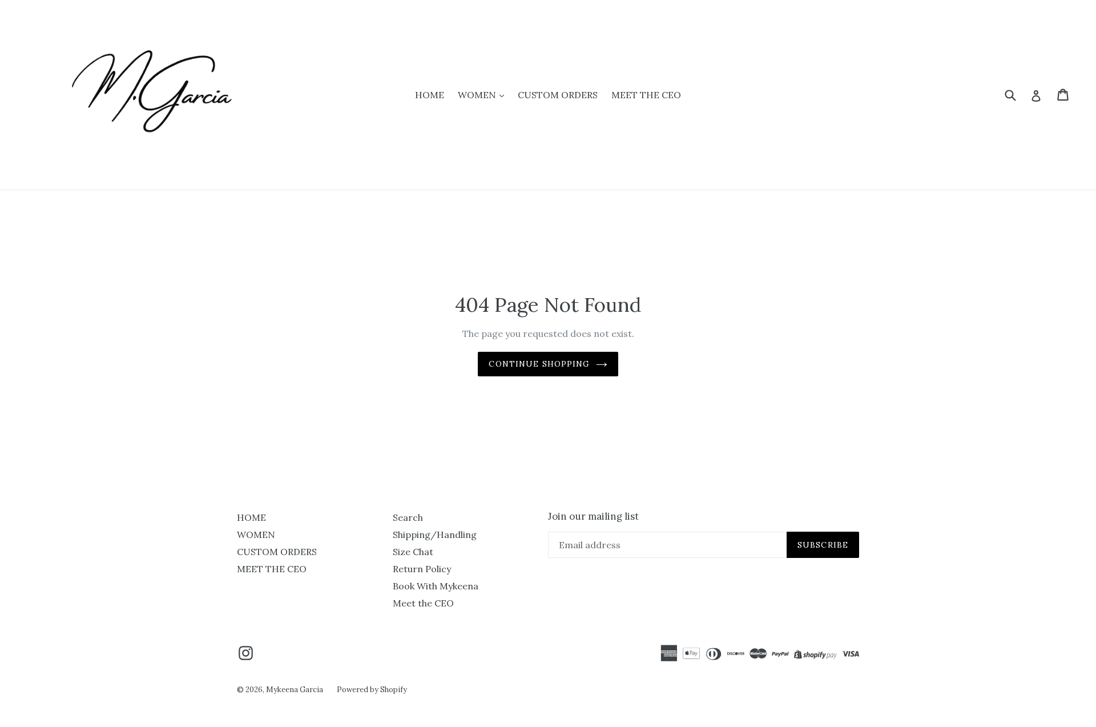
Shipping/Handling (435, 534)
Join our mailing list (593, 516)
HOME (429, 95)
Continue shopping (539, 364)
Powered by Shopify (372, 689)
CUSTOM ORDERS (558, 95)
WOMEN (478, 95)
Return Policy (422, 569)
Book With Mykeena (435, 586)
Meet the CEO (423, 603)
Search (408, 517)
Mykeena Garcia (294, 689)
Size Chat (413, 551)
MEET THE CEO (646, 95)
